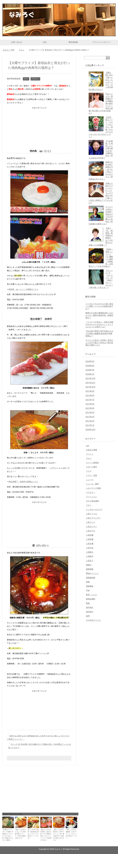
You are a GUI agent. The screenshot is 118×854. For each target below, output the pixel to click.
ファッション (91, 497)
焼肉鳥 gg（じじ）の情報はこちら (23, 289)
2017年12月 (90, 378)
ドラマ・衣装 (91, 475)
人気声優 (89, 539)
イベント (89, 454)
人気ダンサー (91, 527)
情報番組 (89, 586)
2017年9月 (90, 391)
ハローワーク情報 (93, 488)
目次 (45, 42)
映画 (88, 603)
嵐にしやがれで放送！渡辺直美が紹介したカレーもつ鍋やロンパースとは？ (33, 834)
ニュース (89, 480)
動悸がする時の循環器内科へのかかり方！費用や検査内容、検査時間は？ (99, 315)
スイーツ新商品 (92, 463)
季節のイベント (92, 573)
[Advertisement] (39, 126)
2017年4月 (90, 413)
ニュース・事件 (92, 484)
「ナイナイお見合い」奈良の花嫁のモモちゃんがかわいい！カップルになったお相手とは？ (99, 324)
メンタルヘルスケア (94, 509)
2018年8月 (90, 366)
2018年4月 (90, 370)
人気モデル (90, 531)
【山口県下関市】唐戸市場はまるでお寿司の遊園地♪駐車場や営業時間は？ (99, 333)
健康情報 (89, 569)
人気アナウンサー (93, 518)
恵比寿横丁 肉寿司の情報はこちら (23, 482)
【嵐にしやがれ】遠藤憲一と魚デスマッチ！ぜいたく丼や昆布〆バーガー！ (71, 834)
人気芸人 (89, 561)
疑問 (88, 616)
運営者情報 (73, 42)
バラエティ (35, 79)
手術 (88, 590)
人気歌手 (89, 556)
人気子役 (89, 548)
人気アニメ (90, 522)
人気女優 (89, 544)
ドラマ (88, 471)
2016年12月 (90, 430)
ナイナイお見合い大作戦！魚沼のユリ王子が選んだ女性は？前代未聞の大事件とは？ (99, 342)
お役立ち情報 (91, 450)
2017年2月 (90, 421)
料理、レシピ (91, 595)
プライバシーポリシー (101, 42)
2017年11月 (90, 383)
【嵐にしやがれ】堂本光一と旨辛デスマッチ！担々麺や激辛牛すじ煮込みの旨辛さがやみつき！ (58, 835)
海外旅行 (89, 607)
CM (87, 446)
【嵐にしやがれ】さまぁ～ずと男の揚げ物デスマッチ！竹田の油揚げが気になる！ (20, 834)
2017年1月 (90, 425)
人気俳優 (89, 535)
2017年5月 (90, 408)
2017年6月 (90, 404)
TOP (10, 50)
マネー (88, 505)
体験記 (88, 565)
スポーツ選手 (91, 467)
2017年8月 (90, 395)
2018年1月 (90, 374)
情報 (88, 582)
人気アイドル (91, 514)
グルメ (26, 79)
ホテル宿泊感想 (92, 501)
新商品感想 (90, 599)
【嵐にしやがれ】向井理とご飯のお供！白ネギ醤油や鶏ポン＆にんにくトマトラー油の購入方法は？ (45, 835)
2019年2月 (90, 361)
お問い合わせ (16, 42)
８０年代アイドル (93, 620)
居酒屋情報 (90, 578)
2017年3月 (90, 417)
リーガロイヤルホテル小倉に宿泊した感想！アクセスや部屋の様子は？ (99, 306)
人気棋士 (89, 552)
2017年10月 (90, 387)
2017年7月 (90, 400)
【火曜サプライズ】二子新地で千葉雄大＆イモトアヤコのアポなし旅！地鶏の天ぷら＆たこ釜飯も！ (7, 835)
